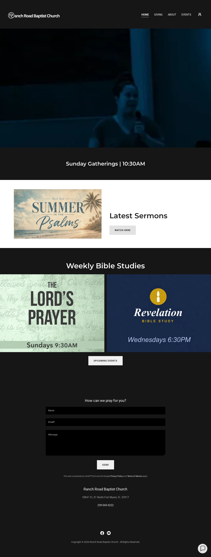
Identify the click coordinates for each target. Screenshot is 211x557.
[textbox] (105, 410)
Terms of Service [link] (134, 476)
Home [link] (145, 14)
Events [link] (186, 14)
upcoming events (105, 360)
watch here (123, 230)
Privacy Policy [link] (116, 476)
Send (105, 464)
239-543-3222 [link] (105, 505)
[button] (199, 14)
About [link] (172, 14)
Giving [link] (158, 14)
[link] (35, 14)
